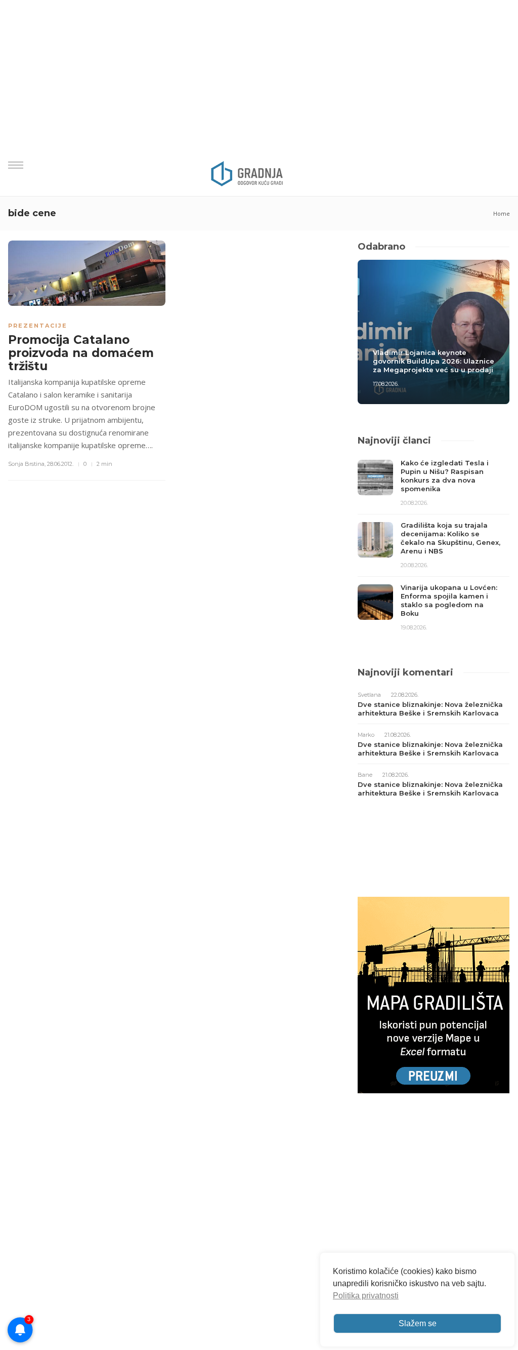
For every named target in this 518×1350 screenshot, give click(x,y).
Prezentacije (37, 325)
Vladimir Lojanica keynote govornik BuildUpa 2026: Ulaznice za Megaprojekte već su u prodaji (433, 361)
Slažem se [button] (418, 1323)
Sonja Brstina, (27, 463)
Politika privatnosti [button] (366, 1295)
